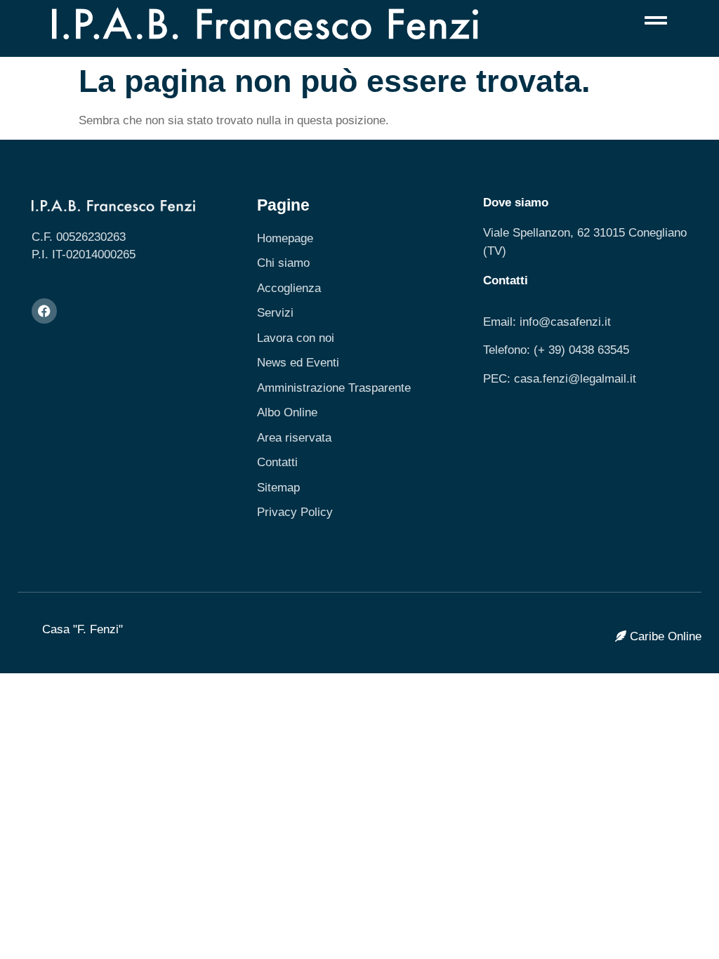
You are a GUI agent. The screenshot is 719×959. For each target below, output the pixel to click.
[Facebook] (44, 311)
